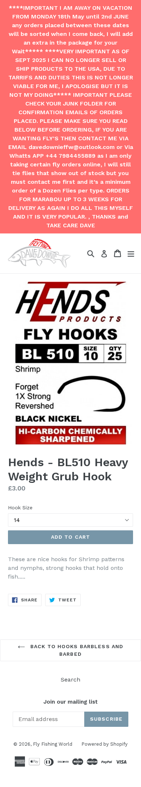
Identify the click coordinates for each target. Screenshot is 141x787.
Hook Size (20, 507)
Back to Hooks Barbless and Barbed (76, 650)
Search (70, 679)
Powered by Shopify (104, 744)
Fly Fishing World (52, 744)
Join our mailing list (70, 702)
